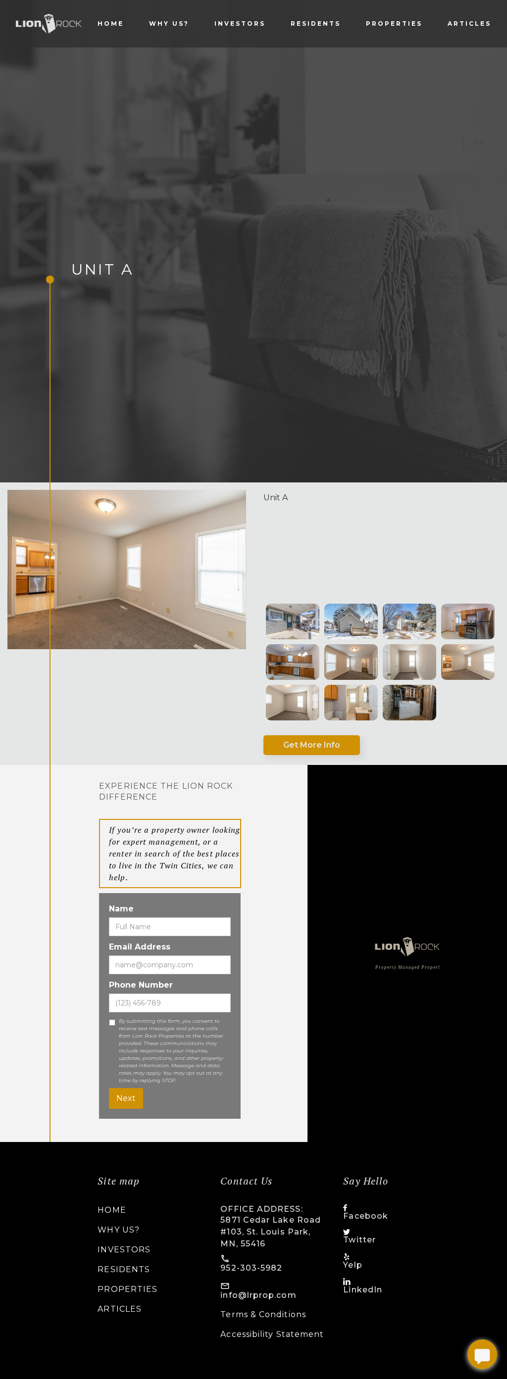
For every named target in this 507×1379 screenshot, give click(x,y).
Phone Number (141, 985)
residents (316, 23)
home (112, 1210)
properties (394, 23)
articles (469, 23)
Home (111, 23)
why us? (169, 23)
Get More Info (311, 745)
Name (121, 908)
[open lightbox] (292, 621)
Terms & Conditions (263, 1314)
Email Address (139, 946)
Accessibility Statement (272, 1334)
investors (239, 23)
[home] (49, 24)
